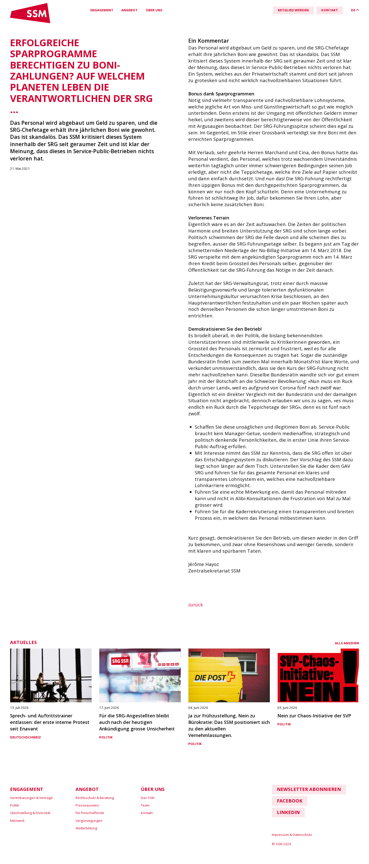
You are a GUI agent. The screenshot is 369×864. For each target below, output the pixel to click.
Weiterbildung (86, 828)
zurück (195, 604)
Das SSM (147, 797)
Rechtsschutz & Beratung (95, 797)
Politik (106, 737)
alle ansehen (347, 643)
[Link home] (30, 22)
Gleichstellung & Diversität (30, 813)
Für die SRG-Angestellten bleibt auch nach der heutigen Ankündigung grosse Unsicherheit (137, 722)
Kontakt (147, 813)
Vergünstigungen (89, 820)
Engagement (101, 10)
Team (145, 805)
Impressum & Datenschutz (292, 834)
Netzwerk (17, 820)
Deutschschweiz (25, 737)
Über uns (154, 10)
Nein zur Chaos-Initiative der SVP (314, 715)
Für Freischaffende (90, 813)
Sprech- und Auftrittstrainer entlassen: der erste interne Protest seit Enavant (49, 722)
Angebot (129, 10)
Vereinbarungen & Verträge (31, 797)
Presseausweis (87, 805)
